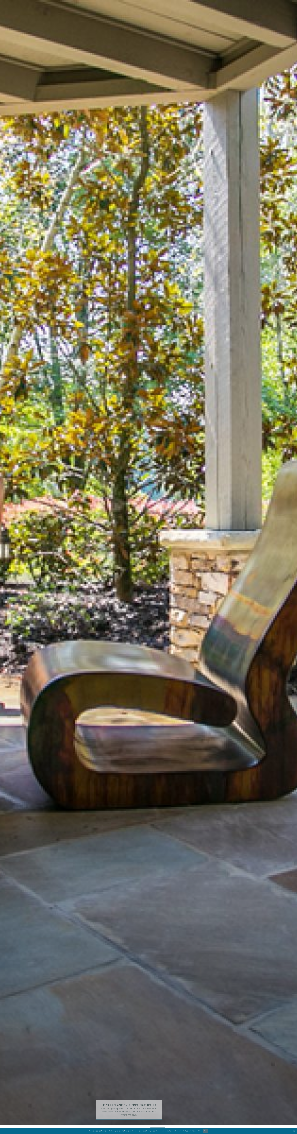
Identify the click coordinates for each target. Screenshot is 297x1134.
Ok (205, 1131)
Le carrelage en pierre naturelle (129, 1105)
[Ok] (294, 1131)
